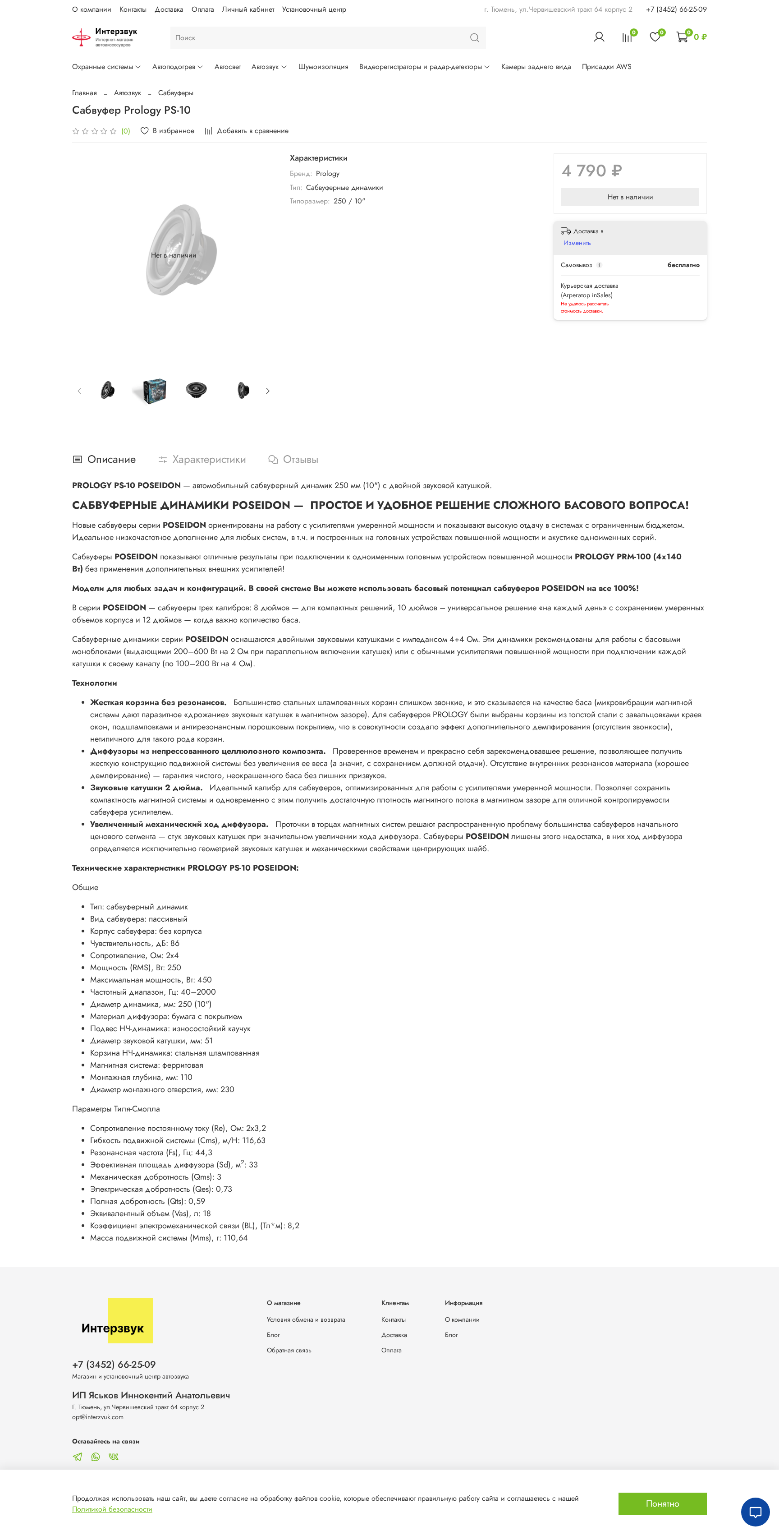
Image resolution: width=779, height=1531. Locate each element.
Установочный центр (314, 9)
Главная (84, 93)
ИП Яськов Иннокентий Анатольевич (151, 1395)
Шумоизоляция (323, 66)
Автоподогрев (173, 66)
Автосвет (228, 66)
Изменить (577, 243)
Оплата (203, 9)
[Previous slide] (86, 255)
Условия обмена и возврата (306, 1319)
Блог (273, 1334)
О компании (91, 9)
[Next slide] (261, 255)
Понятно (662, 1503)
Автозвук (265, 66)
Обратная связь (289, 1350)
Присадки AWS (607, 66)
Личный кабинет (248, 9)
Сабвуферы (175, 93)
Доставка (169, 9)
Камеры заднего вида (536, 66)
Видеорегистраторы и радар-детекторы (420, 66)
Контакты (133, 9)
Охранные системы (102, 66)
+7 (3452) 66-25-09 (676, 9)
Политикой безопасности (112, 1509)
